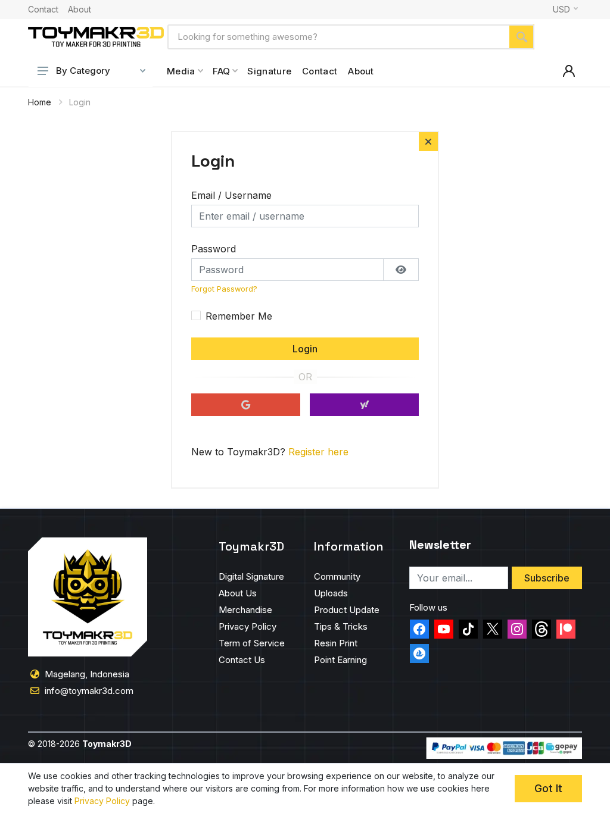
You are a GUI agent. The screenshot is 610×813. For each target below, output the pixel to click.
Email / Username (231, 195)
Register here (318, 452)
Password (213, 249)
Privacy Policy (247, 626)
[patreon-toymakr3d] (566, 629)
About (79, 9)
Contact (43, 9)
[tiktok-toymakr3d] (468, 629)
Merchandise (245, 609)
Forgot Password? (224, 288)
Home (39, 102)
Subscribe (546, 578)
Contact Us (242, 659)
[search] (521, 36)
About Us (238, 593)
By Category (83, 70)
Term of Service (252, 643)
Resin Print (335, 643)
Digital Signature (251, 576)
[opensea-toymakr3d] (419, 653)
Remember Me (239, 316)
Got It (548, 788)
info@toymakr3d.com (89, 690)
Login (305, 349)
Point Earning (340, 659)
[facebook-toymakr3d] (419, 629)
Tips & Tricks (341, 626)
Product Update (346, 609)
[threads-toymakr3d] (541, 629)
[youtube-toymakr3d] (444, 629)
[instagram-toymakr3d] (517, 629)
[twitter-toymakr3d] (493, 629)
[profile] (569, 71)
